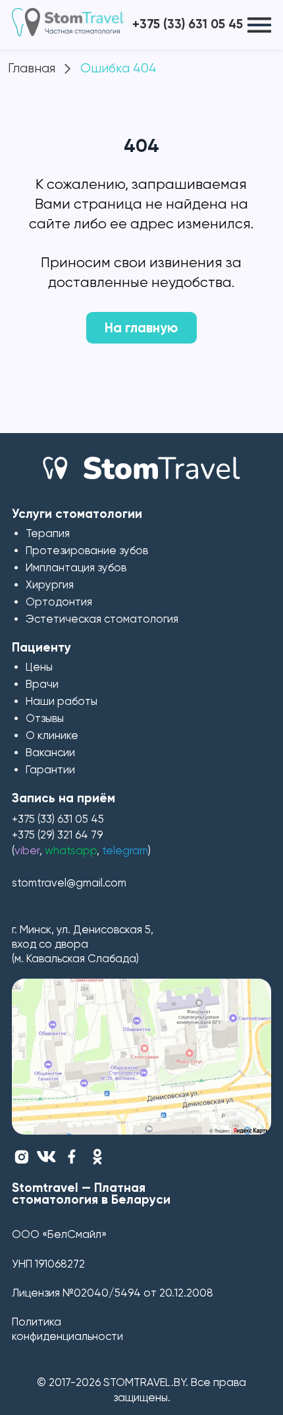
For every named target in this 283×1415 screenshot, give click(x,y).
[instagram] (21, 1156)
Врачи (42, 684)
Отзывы (45, 718)
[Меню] (259, 24)
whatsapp (71, 850)
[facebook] (71, 1156)
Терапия (48, 533)
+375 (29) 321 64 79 (57, 835)
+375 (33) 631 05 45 (187, 24)
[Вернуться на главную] (71, 22)
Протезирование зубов (87, 550)
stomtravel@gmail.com (69, 883)
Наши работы (61, 701)
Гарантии (50, 769)
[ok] (97, 1156)
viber (26, 850)
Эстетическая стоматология (102, 619)
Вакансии (50, 752)
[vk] (46, 1156)
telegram (125, 850)
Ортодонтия (59, 602)
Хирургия (50, 585)
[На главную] (141, 470)
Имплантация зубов (76, 567)
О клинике (52, 735)
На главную (141, 328)
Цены (39, 667)
